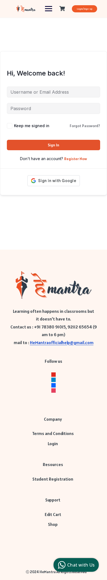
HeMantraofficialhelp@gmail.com (62, 342)
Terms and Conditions (53, 433)
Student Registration (52, 479)
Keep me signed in (31, 125)
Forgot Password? (85, 125)
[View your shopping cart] (62, 8)
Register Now (75, 158)
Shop (53, 524)
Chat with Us (81, 565)
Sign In (53, 145)
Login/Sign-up (84, 8)
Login (53, 443)
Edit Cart (53, 514)
